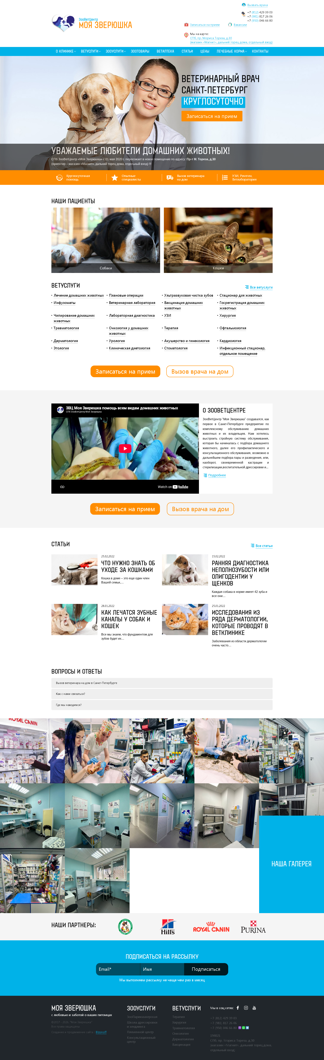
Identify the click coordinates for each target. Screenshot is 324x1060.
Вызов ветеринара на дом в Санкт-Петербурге (86, 683)
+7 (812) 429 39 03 (223, 1018)
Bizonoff (101, 1032)
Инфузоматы (64, 302)
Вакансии (240, 24)
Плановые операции (126, 295)
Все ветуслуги (261, 287)
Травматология (66, 328)
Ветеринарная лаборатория (132, 302)
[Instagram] (246, 1007)
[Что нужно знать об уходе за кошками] (74, 570)
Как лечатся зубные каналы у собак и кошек (129, 619)
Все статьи (264, 545)
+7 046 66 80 (260, 20)
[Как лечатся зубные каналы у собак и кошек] (74, 622)
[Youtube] (254, 1007)
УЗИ (167, 315)
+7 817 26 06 (260, 16)
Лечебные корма (230, 51)
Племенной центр (140, 1032)
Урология (117, 340)
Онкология (180, 1033)
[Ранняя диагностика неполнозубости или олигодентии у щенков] (185, 576)
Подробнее (217, 475)
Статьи (187, 51)
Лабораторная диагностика (132, 315)
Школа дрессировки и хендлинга (142, 1024)
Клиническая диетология (129, 348)
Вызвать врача (258, 5)
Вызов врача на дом (199, 371)
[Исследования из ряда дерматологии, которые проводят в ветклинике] (185, 626)
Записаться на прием (125, 371)
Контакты (260, 51)
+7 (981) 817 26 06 (223, 1023)
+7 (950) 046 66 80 (223, 1028)
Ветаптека (165, 51)
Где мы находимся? (69, 705)
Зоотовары (140, 51)
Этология (61, 348)
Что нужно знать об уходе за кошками (128, 566)
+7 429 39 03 (260, 12)
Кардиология (230, 340)
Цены (204, 51)
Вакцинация (181, 1044)
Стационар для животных (241, 295)
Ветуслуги (89, 51)
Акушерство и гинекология (186, 340)
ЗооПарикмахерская (142, 1017)
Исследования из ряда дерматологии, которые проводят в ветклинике (240, 622)
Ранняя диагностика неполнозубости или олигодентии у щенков (240, 573)
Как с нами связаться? (70, 694)
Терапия (171, 328)
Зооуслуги (114, 51)
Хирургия (228, 315)
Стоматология (176, 348)
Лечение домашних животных (79, 295)
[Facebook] (238, 1007)
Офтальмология (233, 328)
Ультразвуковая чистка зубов (188, 295)
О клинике (65, 51)
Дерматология (66, 340)
